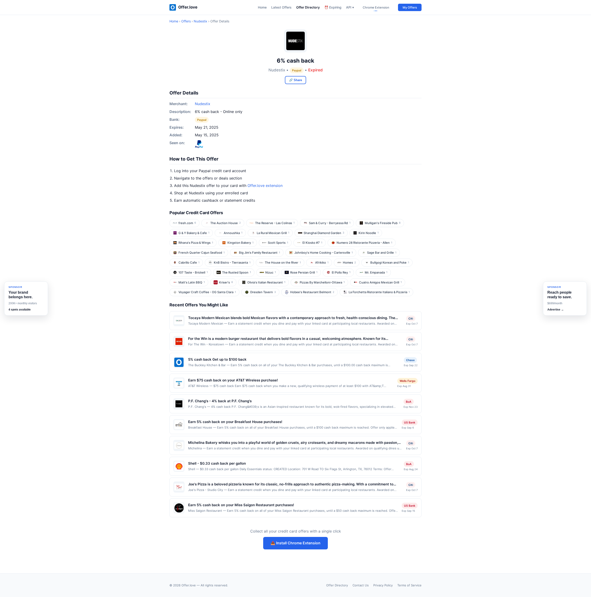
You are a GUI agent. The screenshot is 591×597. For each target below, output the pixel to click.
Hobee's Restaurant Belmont (312, 292)
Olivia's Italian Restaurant (266, 282)
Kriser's (226, 282)
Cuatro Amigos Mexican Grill (380, 282)
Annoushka (233, 233)
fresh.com (187, 223)
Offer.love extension (265, 185)
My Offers (410, 7)
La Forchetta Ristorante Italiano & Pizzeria (379, 292)
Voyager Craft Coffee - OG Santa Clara (207, 292)
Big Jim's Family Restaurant (259, 252)
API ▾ (350, 7)
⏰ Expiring (332, 7)
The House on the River (283, 262)
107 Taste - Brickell (193, 272)
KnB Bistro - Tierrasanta (232, 262)
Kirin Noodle (369, 233)
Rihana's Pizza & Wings (195, 242)
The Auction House (225, 223)
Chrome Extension (376, 7)
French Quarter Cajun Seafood (201, 252)
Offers (186, 21)
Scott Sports (278, 242)
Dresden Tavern (263, 292)
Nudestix (200, 21)
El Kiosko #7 (312, 242)
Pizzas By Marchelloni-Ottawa (322, 282)
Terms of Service (409, 585)
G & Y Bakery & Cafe (193, 233)
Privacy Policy (383, 585)
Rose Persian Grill (303, 272)
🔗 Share (295, 80)
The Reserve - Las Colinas (275, 223)
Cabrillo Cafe (188, 262)
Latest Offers (281, 7)
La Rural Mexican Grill (273, 233)
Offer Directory (308, 7)
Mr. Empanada (376, 272)
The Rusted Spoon (236, 272)
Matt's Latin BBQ (191, 282)
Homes (349, 262)
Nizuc (270, 272)
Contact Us (361, 585)
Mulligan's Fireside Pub (383, 223)
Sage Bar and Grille (381, 252)
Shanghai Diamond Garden (324, 233)
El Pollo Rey (341, 272)
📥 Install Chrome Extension (295, 543)
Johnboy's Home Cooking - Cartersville (323, 252)
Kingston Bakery (240, 242)
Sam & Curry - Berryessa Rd (329, 223)
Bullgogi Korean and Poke (389, 262)
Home (262, 7)
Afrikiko (322, 262)
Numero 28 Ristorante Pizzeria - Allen (364, 242)
